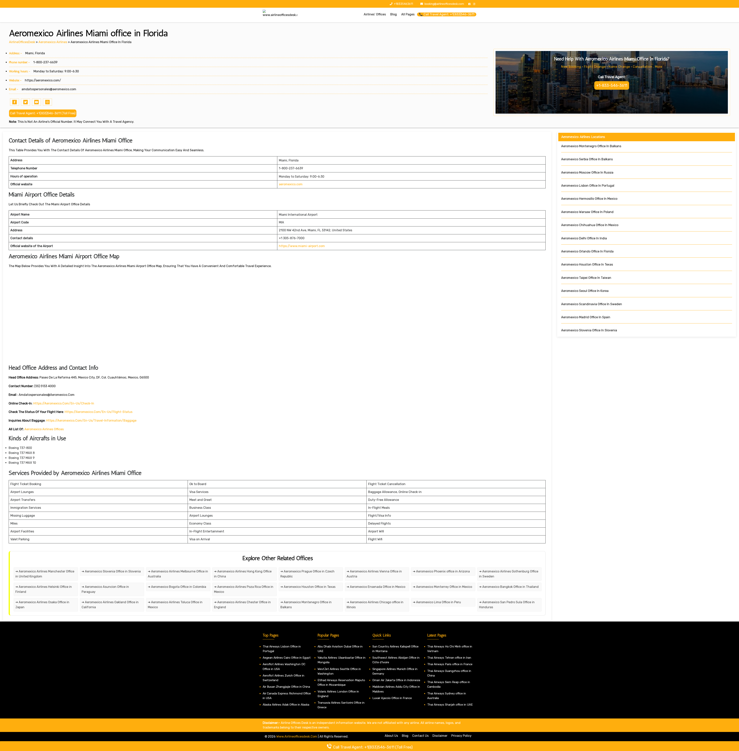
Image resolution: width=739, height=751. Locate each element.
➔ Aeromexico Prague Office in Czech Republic (307, 574)
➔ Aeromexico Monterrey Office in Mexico (442, 587)
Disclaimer (439, 736)
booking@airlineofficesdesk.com (444, 4)
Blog (405, 736)
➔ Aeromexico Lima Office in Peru (437, 602)
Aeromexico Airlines (52, 42)
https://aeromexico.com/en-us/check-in (63, 403)
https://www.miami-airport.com (302, 246)
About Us (391, 736)
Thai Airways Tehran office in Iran (449, 657)
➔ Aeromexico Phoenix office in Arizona (441, 571)
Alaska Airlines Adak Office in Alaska (286, 704)
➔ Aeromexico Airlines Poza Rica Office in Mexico (243, 589)
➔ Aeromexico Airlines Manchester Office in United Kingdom (44, 574)
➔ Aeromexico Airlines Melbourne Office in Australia (178, 574)
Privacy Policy (461, 736)
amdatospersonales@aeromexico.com (49, 89)
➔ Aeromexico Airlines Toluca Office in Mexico (175, 604)
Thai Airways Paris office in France (449, 664)
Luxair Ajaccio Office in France (392, 698)
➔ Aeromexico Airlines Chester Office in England (242, 604)
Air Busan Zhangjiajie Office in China (286, 686)
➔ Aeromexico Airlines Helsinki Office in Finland (43, 589)
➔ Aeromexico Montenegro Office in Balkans (306, 604)
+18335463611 (403, 4)
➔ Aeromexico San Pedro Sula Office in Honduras (507, 604)
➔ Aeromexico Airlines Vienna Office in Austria (374, 574)
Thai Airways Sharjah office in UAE (450, 704)
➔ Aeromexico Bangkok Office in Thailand (509, 587)
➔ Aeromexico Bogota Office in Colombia (177, 587)
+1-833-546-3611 (611, 85)
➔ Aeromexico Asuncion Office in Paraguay (105, 589)
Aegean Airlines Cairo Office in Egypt (287, 657)
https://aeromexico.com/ (43, 80)
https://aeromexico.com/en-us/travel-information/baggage (91, 420)
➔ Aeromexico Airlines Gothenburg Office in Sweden (508, 574)
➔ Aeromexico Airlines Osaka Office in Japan (42, 604)
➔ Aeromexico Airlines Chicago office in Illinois (375, 604)
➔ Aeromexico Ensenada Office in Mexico (376, 587)
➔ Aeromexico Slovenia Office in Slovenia (111, 571)
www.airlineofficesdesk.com (296, 736)
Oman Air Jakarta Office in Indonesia (396, 680)
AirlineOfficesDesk (22, 42)
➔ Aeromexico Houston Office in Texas (307, 587)
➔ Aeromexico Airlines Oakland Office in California (110, 604)
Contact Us (420, 736)
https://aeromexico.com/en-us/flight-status (98, 412)
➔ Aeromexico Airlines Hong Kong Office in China (243, 574)
